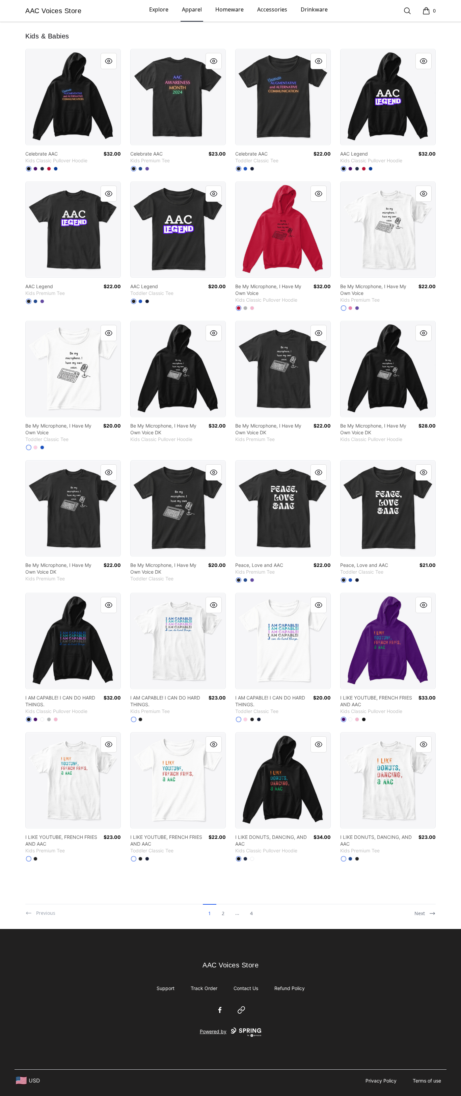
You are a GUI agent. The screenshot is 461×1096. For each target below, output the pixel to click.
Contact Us (246, 988)
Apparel (192, 9)
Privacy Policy (381, 1081)
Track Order (204, 988)
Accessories (272, 9)
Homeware (229, 9)
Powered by (213, 1031)
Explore (158, 9)
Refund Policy (289, 988)
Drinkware (314, 9)
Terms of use (427, 1081)
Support (165, 988)
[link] (73, 97)
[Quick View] (109, 61)
